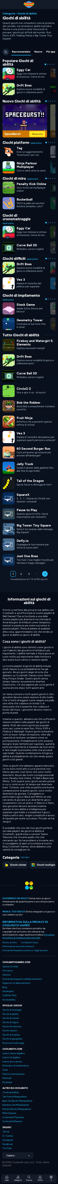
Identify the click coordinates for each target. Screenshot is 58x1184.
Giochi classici (9, 1030)
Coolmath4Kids (10, 1092)
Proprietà (7, 1082)
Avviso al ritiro (9, 942)
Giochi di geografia (12, 1038)
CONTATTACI (9, 995)
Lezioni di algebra (11, 1057)
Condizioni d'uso (29, 942)
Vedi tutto (36, 143)
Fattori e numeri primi (13, 1074)
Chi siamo (7, 970)
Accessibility (8, 999)
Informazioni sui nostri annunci (18, 946)
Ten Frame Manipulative (14, 1096)
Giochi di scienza (11, 1034)
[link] (25, 73)
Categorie (9, 13)
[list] (29, 452)
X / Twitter (7, 1136)
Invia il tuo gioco (13, 911)
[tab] (21, 51)
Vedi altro (25, 857)
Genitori (6, 974)
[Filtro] (6, 52)
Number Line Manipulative (15, 1105)
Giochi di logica (10, 1022)
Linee (5, 1069)
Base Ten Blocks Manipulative (17, 1100)
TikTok (5, 1131)
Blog (4, 987)
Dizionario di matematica (15, 1065)
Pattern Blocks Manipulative (16, 1109)
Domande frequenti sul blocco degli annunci (25, 950)
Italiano (10, 1155)
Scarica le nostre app (13, 1043)
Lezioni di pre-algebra (13, 1053)
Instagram (7, 1140)
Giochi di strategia (11, 1010)
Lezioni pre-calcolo (12, 1061)
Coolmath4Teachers (13, 1117)
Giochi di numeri (10, 1018)
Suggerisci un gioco (15, 898)
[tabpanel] (29, 321)
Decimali (6, 1078)
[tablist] (33, 52)
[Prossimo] (45, 574)
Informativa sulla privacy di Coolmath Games (25, 923)
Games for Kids (10, 966)
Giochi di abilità (10, 1014)
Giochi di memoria (11, 1026)
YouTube (7, 1148)
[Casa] (29, 4)
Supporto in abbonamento (16, 983)
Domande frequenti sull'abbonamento (22, 979)
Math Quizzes (9, 1113)
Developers (8, 991)
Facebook (7, 1144)
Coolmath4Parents (12, 1121)
